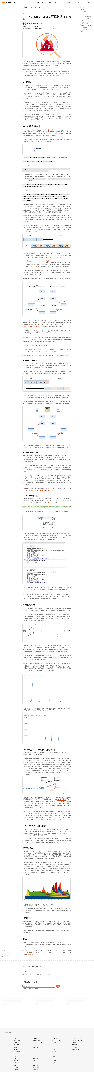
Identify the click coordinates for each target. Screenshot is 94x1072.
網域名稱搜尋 (17, 1051)
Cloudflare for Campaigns (40, 1042)
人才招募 (16, 1060)
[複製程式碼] (70, 146)
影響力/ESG (36, 1047)
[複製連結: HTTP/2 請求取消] (21, 360)
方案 (15, 1038)
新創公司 (16, 1047)
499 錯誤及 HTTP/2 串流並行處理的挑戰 (86, 23)
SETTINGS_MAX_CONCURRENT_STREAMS (34, 263)
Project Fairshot (37, 1045)
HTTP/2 (24, 215)
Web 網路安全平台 (76, 1049)
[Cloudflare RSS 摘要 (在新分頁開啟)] (33, 974)
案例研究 (54, 1042)
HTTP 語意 (46, 130)
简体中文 (56, 28)
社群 (53, 1063)
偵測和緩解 (83, 9)
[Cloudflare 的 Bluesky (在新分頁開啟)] (48, 974)
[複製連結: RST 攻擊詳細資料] (21, 126)
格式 (33, 141)
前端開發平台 (75, 1045)
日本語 (49, 28)
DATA (62, 227)
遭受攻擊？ (16, 1049)
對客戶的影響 (83, 20)
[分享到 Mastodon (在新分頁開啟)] (2, 956)
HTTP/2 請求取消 (85, 13)
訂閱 (58, 986)
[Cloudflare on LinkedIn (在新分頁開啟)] (38, 974)
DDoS (31, 7)
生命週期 (41, 270)
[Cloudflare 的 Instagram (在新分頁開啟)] (43, 974)
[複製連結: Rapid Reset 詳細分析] (21, 495)
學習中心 (54, 1060)
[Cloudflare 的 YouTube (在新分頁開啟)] (41, 974)
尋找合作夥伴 (17, 1045)
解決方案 (44, 2)
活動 (53, 1049)
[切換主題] (78, 2)
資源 (50, 2)
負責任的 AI (36, 1065)
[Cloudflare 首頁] (8, 2)
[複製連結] (8, 956)
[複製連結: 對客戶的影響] (21, 605)
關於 (15, 1058)
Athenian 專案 (36, 1040)
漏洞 (37, 966)
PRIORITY (36, 326)
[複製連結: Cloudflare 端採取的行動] (21, 825)
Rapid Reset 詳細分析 (85, 18)
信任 (34, 1060)
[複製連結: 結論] (21, 939)
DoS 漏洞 (38, 829)
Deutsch (36, 28)
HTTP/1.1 (24, 139)
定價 (55, 2)
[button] (47, 241)
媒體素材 (16, 1067)
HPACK (61, 537)
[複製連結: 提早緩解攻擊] (21, 848)
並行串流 (48, 261)
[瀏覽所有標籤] (71, 7)
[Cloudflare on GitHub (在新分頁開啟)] (46, 974)
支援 (53, 1047)
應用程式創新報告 (56, 1038)
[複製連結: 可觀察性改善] (21, 918)
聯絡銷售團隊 (89, 2)
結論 (82, 31)
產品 (38, 2)
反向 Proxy (33, 475)
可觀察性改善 (84, 29)
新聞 (15, 1065)
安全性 (35, 7)
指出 (47, 345)
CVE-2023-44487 (57, 447)
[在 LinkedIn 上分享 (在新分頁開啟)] (8, 953)
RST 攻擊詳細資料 (84, 11)
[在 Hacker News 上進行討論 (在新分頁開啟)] (2, 953)
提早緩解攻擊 (84, 27)
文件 (53, 1058)
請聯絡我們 (30, 954)
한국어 (53, 28)
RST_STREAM (34, 266)
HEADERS (27, 227)
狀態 (53, 1045)
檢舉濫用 (35, 1069)
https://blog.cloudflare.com (38, 225)
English (32, 28)
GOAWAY (60, 803)
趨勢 (40, 966)
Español (41, 28)
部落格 (54, 1051)
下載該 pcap (50, 502)
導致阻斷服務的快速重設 (86, 16)
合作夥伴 (16, 1042)
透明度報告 (36, 1067)
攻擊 (39, 7)
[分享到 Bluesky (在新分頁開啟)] (11, 953)
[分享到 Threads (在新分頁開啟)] (5, 956)
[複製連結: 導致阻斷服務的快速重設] (21, 452)
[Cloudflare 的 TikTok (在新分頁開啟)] (54, 974)
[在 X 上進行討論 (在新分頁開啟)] (5, 953)
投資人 (15, 1063)
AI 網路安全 (75, 1042)
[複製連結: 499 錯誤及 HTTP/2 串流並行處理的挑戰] (21, 749)
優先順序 (38, 255)
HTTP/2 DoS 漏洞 (61, 800)
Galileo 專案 (36, 1038)
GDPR (34, 1063)
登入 (84, 2)
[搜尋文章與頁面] (81, 2)
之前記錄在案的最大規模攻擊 (50, 65)
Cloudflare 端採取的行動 (86, 25)
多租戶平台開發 (75, 1047)
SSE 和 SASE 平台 (76, 1038)
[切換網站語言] (75, 2)
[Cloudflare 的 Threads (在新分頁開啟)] (51, 974)
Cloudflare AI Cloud (77, 1040)
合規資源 (35, 1058)
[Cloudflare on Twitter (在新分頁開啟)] (35, 974)
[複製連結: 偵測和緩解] (21, 81)
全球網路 (16, 1069)
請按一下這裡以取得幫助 (40, 69)
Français (46, 28)
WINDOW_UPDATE (27, 326)
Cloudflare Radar (56, 1040)
